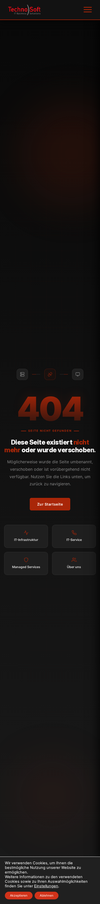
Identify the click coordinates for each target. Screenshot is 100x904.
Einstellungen (46, 886)
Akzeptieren (18, 895)
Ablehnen (46, 895)
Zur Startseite (50, 504)
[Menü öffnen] (88, 10)
